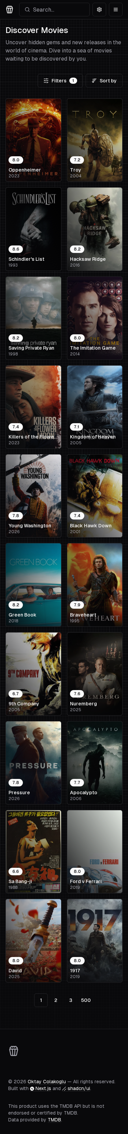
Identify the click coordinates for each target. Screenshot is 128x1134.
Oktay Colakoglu (47, 1081)
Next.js (43, 1088)
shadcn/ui (79, 1088)
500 (86, 1000)
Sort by (108, 80)
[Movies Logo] (9, 9)
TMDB (54, 1119)
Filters (63, 80)
